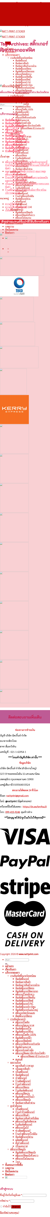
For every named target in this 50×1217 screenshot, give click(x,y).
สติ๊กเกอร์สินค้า (22, 1115)
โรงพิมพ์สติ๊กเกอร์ (22, 187)
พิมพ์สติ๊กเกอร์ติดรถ (23, 68)
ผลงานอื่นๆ (15, 1062)
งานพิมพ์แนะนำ (17, 95)
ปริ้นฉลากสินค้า (22, 1068)
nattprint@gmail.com (17, 795)
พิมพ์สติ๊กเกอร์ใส (23, 1028)
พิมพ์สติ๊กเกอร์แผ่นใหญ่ (24, 87)
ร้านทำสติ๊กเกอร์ (21, 152)
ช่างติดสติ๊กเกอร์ (21, 193)
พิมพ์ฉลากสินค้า (22, 63)
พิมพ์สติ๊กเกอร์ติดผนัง (24, 212)
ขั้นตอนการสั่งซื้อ (14, 1164)
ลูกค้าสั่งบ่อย (16, 1105)
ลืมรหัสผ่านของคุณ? (9, 1212)
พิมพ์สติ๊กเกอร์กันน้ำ (24, 1096)
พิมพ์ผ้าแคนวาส (22, 120)
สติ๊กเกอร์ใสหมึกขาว (23, 74)
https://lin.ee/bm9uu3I (35, 806)
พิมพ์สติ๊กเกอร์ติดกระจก (24, 71)
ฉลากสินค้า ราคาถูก (24, 1065)
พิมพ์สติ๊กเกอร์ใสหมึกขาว (17, 147)
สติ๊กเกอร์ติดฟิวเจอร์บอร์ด (25, 117)
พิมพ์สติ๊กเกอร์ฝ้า (22, 111)
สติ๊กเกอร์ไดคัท (21, 98)
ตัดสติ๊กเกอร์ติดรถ (23, 1015)
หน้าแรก (9, 966)
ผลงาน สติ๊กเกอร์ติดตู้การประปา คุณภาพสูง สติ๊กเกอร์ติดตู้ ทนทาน (25, 173)
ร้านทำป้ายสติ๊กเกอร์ (25, 1111)
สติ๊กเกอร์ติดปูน (22, 1093)
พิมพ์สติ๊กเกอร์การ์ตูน (24, 84)
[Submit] (1, 108)
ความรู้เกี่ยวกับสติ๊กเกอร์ (16, 206)
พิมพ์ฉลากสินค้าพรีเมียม (27, 1118)
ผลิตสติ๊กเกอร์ (20, 201)
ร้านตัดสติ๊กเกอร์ (21, 149)
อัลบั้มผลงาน (11, 229)
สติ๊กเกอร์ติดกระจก (14, 144)
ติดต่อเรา (9, 232)
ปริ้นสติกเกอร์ (21, 1108)
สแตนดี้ (18, 1059)
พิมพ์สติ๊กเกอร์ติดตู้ (22, 79)
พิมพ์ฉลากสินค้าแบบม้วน (25, 65)
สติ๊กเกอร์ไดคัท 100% (24, 109)
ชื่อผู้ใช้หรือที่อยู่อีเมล (11, 1194)
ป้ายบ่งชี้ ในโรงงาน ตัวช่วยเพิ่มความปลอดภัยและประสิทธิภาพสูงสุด (26, 179)
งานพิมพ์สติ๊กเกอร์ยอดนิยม (21, 57)
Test (17, 1161)
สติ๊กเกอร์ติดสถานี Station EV (32, 128)
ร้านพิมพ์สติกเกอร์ (22, 158)
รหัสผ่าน (5, 1200)
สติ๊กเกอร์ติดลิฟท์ (22, 114)
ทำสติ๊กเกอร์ (21, 1077)
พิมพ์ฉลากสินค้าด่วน (23, 168)
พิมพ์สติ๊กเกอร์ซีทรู (23, 106)
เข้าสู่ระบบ (16, 1207)
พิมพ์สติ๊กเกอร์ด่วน (23, 198)
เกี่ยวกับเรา (10, 969)
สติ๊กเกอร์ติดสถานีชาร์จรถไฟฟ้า (28, 125)
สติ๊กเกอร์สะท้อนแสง (23, 90)
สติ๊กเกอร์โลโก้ (11, 129)
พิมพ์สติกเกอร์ (22, 1074)
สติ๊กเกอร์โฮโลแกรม (23, 217)
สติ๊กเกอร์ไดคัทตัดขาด (25, 1121)
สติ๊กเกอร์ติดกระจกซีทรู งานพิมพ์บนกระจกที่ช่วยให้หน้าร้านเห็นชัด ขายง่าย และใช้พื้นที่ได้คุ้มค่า (27, 165)
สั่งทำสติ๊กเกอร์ (22, 1142)
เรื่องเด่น (9, 210)
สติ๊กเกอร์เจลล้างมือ (23, 122)
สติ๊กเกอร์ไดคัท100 (14, 132)
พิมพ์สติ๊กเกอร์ (21, 60)
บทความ (9, 226)
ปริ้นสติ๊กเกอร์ (21, 1071)
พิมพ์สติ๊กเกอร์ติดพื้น (23, 76)
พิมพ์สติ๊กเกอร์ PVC (23, 82)
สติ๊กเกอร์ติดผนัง (23, 1099)
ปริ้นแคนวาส (21, 1146)
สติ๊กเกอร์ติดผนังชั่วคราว (25, 215)
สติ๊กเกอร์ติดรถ (21, 155)
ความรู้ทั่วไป (11, 203)
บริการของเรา (12, 54)
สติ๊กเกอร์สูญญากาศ (23, 101)
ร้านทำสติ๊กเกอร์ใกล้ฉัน (24, 196)
